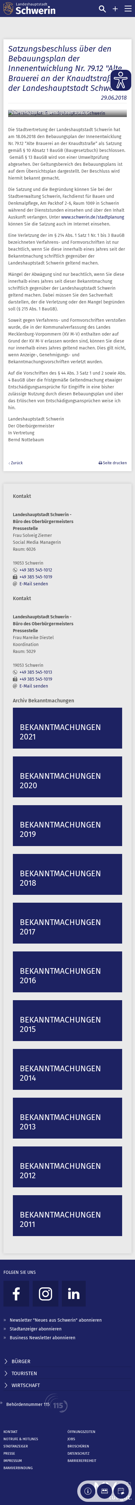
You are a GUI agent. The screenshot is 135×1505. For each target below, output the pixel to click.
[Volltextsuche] (102, 8)
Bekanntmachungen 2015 (60, 1024)
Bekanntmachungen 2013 (60, 1122)
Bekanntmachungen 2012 (60, 1170)
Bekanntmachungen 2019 (60, 829)
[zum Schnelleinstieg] (115, 9)
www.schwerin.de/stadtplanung (92, 217)
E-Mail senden (33, 584)
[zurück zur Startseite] (29, 8)
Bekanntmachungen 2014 (60, 1073)
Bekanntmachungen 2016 (60, 975)
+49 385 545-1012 (35, 570)
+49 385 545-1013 (35, 672)
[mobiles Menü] (128, 8)
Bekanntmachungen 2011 (60, 1219)
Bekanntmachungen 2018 (60, 878)
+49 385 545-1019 (35, 577)
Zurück (17, 463)
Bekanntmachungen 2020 (60, 780)
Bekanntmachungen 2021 (60, 732)
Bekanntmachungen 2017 (60, 927)
